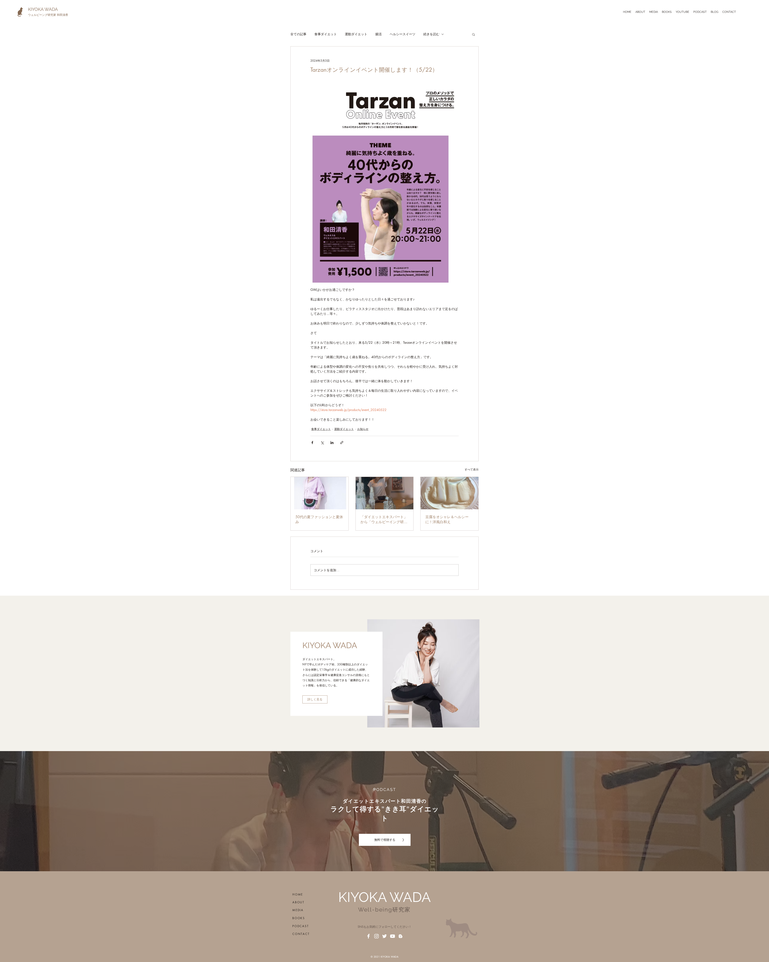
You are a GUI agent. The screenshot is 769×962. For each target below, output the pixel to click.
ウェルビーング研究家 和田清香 (48, 15)
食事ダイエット (325, 34)
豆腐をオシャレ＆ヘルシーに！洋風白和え (447, 519)
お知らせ (362, 429)
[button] (473, 34)
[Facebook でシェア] (312, 442)
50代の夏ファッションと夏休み (319, 519)
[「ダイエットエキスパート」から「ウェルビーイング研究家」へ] (385, 493)
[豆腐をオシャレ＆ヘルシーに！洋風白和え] (449, 493)
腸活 (378, 34)
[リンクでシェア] (342, 442)
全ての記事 (298, 34)
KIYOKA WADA (43, 9)
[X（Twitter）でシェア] (322, 442)
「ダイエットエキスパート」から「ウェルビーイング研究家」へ (383, 519)
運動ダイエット (356, 34)
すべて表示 (472, 469)
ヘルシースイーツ (402, 34)
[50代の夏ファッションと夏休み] (319, 493)
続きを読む (431, 34)
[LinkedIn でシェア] (332, 442)
